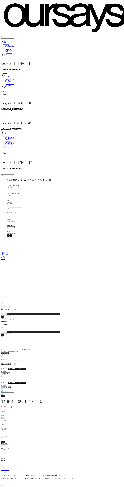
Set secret (3, 371)
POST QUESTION (4, 353)
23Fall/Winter (9, 50)
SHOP (4, 42)
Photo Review (6, 318)
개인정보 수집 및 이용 (6, 309)
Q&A (4, 55)
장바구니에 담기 (4, 443)
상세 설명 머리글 (4, 252)
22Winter (8, 48)
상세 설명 (3, 253)
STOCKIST (5, 54)
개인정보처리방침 (5, 470)
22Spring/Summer (10, 45)
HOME (4, 40)
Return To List (3, 373)
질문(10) (3, 257)
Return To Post (4, 387)
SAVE (2, 317)
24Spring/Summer (10, 51)
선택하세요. (9, 200)
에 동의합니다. (9, 309)
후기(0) (2, 256)
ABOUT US (5, 41)
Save (9, 373)
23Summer (8, 49)
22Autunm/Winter (10, 46)
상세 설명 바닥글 (4, 254)
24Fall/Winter (9, 53)
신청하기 (3, 460)
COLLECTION (6, 44)
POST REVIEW (4, 321)
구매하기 (3, 396)
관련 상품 (3, 259)
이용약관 (3, 467)
